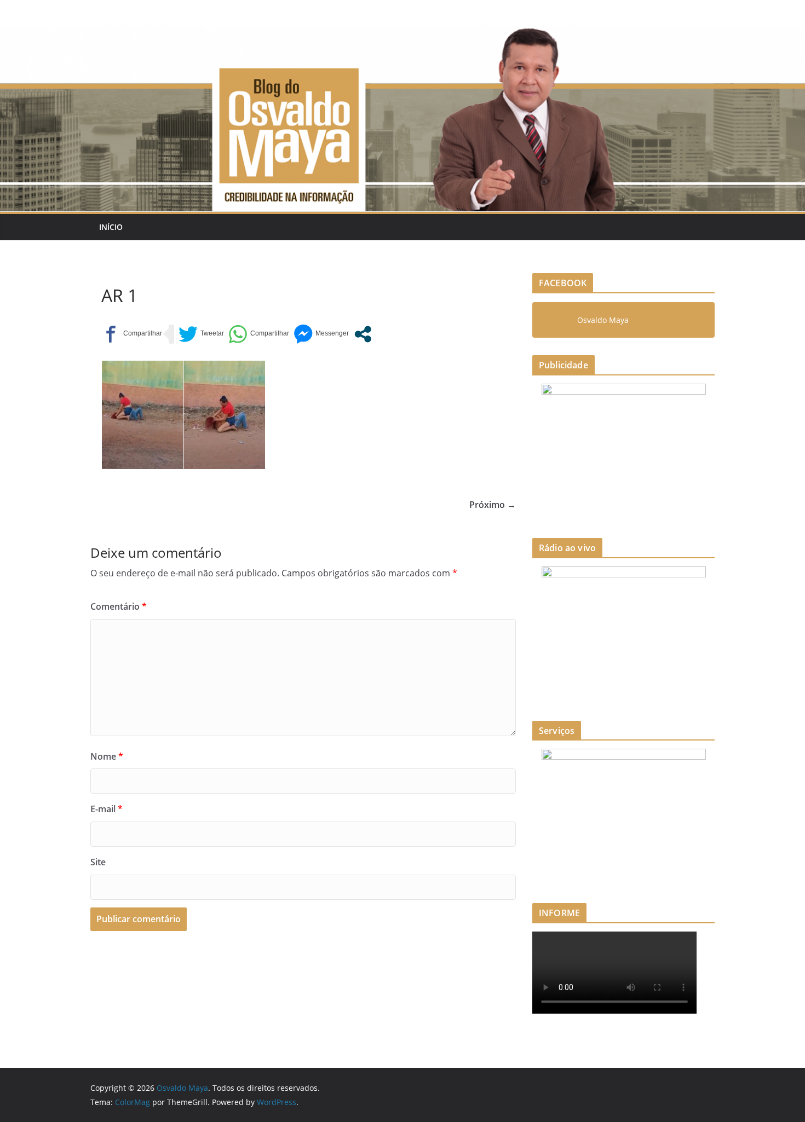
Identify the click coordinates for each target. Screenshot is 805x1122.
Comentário (118, 606)
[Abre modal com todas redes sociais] (362, 334)
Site (98, 862)
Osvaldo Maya (603, 320)
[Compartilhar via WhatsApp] (258, 334)
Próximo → (492, 505)
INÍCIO (111, 227)
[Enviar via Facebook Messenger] (321, 334)
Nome (106, 756)
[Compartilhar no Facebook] (131, 334)
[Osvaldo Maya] (402, 34)
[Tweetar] (201, 334)
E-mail (106, 809)
